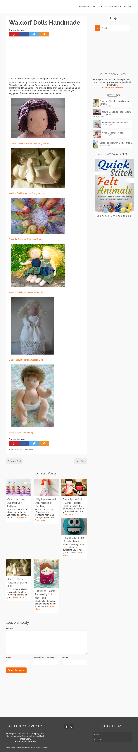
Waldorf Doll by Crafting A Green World (27, 292)
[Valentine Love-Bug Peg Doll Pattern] (18, 487)
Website (65, 658)
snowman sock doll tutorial (115, 122)
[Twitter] (34, 34)
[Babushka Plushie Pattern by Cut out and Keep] (46, 573)
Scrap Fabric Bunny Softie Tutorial (116, 142)
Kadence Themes (41, 747)
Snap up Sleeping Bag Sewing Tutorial (115, 102)
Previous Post (14, 461)
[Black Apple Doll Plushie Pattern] (74, 487)
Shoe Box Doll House (112, 132)
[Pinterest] (14, 34)
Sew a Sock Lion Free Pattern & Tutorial (116, 113)
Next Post (80, 461)
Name (8, 658)
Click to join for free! (112, 87)
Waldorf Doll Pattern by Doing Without (27, 193)
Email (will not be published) (44, 658)
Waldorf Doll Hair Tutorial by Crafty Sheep (29, 143)
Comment (9, 628)
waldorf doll (29, 450)
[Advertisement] (46, 58)
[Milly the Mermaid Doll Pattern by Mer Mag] (46, 487)
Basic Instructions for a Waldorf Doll (26, 359)
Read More (21, 517)
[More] (44, 34)
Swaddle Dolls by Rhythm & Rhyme (26, 239)
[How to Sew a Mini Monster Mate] (74, 526)
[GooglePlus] (71, 726)
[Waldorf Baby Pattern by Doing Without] (18, 567)
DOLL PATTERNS (16, 450)
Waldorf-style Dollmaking (21, 432)
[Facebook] (24, 34)
